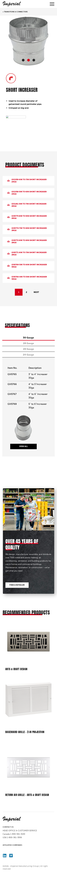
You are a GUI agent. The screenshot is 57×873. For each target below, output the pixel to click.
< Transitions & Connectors (15, 12)
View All (23, 446)
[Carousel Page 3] (33, 60)
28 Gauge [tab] (28, 343)
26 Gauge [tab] (28, 349)
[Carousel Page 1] (23, 60)
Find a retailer (17, 585)
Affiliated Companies (12, 845)
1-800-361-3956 (14, 837)
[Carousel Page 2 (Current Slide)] (28, 60)
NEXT (36, 292)
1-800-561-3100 (17, 834)
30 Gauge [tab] (28, 337)
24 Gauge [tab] (28, 354)
